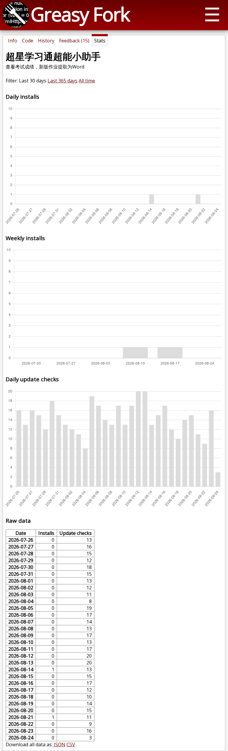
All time (87, 80)
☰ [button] (212, 14)
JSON (59, 744)
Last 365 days (62, 80)
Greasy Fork (80, 14)
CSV (70, 744)
